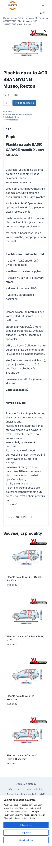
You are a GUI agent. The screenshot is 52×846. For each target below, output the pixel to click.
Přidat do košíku (24, 102)
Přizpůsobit (26, 832)
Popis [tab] (8, 128)
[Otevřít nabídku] (42, 5)
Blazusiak (14, 120)
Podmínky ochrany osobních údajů (26, 794)
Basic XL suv (14, 117)
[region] (26, 820)
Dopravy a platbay (26, 784)
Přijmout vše (26, 825)
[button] (45, 31)
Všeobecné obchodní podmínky (26, 789)
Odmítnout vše (26, 840)
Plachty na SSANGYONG (22, 114)
